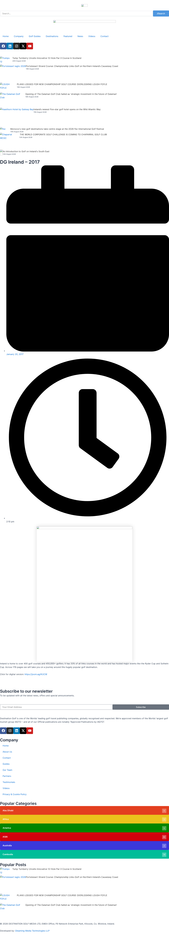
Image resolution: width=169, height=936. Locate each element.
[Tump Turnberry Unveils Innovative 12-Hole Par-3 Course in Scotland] (6, 60)
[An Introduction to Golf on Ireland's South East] (1, 152)
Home (6, 36)
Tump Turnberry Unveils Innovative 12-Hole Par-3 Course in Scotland (46, 58)
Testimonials (9, 782)
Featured (68, 36)
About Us (7, 751)
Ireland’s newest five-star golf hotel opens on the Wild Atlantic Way (67, 109)
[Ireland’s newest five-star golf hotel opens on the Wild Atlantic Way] (17, 117)
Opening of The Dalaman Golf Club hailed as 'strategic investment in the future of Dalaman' (71, 94)
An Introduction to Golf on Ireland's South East (26, 151)
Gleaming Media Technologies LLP (32, 930)
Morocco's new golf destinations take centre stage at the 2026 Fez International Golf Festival (57, 129)
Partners (7, 776)
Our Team (7, 770)
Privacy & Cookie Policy (15, 794)
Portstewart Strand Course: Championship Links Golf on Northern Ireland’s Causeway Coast (72, 66)
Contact (104, 36)
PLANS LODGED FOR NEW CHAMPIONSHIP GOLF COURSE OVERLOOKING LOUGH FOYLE (62, 84)
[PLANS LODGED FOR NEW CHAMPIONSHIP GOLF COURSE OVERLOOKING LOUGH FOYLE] (8, 87)
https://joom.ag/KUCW (36, 674)
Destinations (52, 36)
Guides (6, 764)
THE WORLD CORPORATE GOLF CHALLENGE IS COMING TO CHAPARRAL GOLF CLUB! (63, 134)
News (80, 36)
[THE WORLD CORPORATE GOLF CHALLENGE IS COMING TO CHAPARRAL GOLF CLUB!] (9, 141)
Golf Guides (35, 36)
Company (19, 36)
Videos (91, 36)
